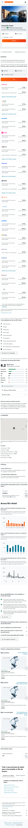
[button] (2, 2)
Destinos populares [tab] (20, 775)
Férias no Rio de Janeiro (9, 788)
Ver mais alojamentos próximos (22, 653)
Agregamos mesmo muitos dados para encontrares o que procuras (11, 813)
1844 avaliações (19, 27)
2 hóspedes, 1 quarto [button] (8, 37)
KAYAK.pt (5, 822)
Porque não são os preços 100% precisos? (12, 815)
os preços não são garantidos (7, 806)
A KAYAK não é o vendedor (8, 810)
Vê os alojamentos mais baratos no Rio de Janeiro (21, 683)
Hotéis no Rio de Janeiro (9, 790)
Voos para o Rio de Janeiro (9, 785)
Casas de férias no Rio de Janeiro (10, 792)
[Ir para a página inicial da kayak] (9, 2)
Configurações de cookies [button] (6, 312)
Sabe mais (4, 306)
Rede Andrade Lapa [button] (5, 671)
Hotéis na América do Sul (17, 822)
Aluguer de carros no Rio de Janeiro (11, 787)
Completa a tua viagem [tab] (8, 775)
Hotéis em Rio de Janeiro (17, 823)
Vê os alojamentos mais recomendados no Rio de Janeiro (21, 714)
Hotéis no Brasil (8, 823)
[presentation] (6, 509)
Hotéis (10, 822)
